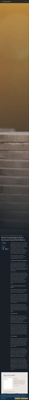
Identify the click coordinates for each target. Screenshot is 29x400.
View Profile (17, 385)
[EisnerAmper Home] (6, 1)
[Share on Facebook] (5, 249)
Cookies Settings (3, 398)
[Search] (25, 1)
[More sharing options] (8, 249)
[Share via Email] (7, 249)
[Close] (28, 395)
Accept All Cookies (17, 398)
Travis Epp (4, 246)
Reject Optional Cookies (24, 398)
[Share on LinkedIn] (3, 249)
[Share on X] (4, 249)
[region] (14, 397)
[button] (28, 1)
